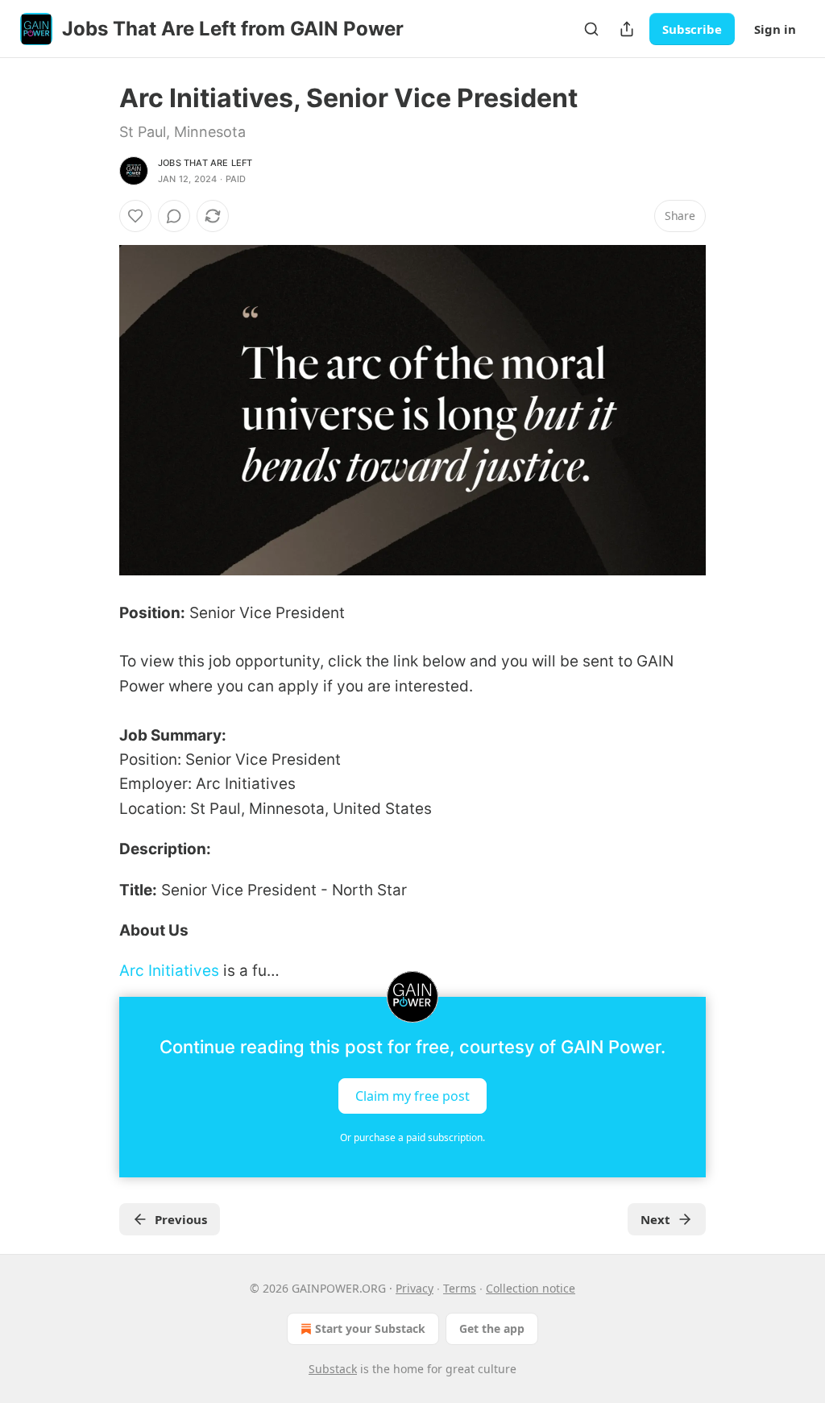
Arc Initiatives (169, 970)
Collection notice (530, 1288)
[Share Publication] (627, 29)
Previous (181, 1219)
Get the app (491, 1328)
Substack (333, 1368)
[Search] (591, 29)
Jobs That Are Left (205, 162)
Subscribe (692, 29)
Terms (459, 1288)
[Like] (135, 216)
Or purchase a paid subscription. (412, 1137)
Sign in (775, 29)
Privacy (414, 1288)
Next (655, 1219)
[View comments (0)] (174, 216)
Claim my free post (412, 1095)
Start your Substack (370, 1328)
